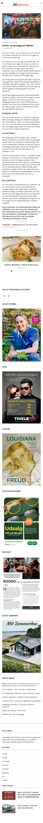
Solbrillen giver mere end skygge (13, 714)
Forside (4, 754)
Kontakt (5, 780)
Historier (5, 765)
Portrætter (5, 761)
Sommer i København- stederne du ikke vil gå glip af (19, 697)
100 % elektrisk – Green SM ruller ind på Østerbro (19, 689)
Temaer (4, 758)
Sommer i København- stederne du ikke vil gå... (21, 265)
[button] (4, 254)
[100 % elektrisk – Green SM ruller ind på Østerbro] (8, 808)
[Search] (41, 3)
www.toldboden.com (9, 227)
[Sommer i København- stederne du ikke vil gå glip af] (21, 249)
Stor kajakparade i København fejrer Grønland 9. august (21, 693)
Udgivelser (5, 773)
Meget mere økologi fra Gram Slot (14, 710)
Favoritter (5, 769)
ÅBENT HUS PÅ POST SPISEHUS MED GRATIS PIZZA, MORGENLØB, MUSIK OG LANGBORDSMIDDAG (29, 794)
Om (3, 776)
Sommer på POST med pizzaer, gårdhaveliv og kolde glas (21, 701)
